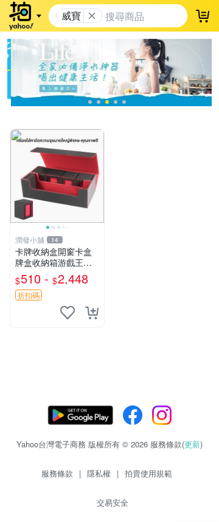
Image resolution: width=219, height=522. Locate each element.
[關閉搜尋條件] (91, 15)
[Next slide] (96, 176)
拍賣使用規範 (148, 473)
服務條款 (57, 473)
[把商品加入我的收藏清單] (67, 312)
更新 (192, 444)
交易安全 (112, 502)
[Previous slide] (18, 176)
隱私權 (99, 473)
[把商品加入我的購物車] (92, 312)
